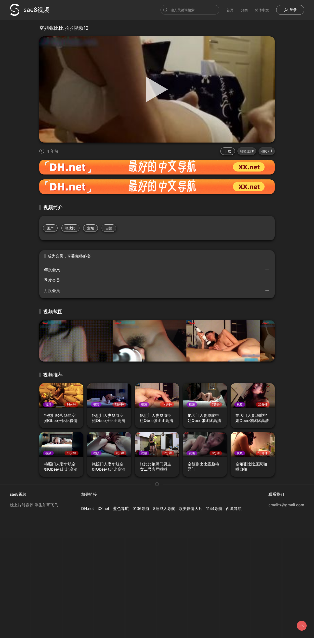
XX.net (103, 508)
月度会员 (52, 290)
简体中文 (262, 10)
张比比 (70, 228)
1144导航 (214, 508)
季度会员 (52, 280)
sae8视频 (36, 9)
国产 (50, 228)
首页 (230, 10)
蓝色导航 (121, 508)
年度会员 (52, 269)
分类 (244, 10)
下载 (227, 151)
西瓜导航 (234, 508)
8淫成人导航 (164, 508)
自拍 (108, 228)
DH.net (87, 508)
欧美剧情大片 (190, 508)
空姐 (90, 228)
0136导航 (140, 508)
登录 (293, 10)
